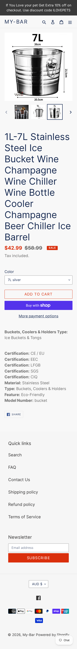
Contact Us (19, 479)
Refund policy (21, 504)
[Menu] (70, 22)
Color (9, 271)
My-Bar (16, 22)
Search (15, 454)
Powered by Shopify (52, 635)
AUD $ (37, 584)
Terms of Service (24, 516)
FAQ (12, 467)
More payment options (38, 316)
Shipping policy (23, 492)
